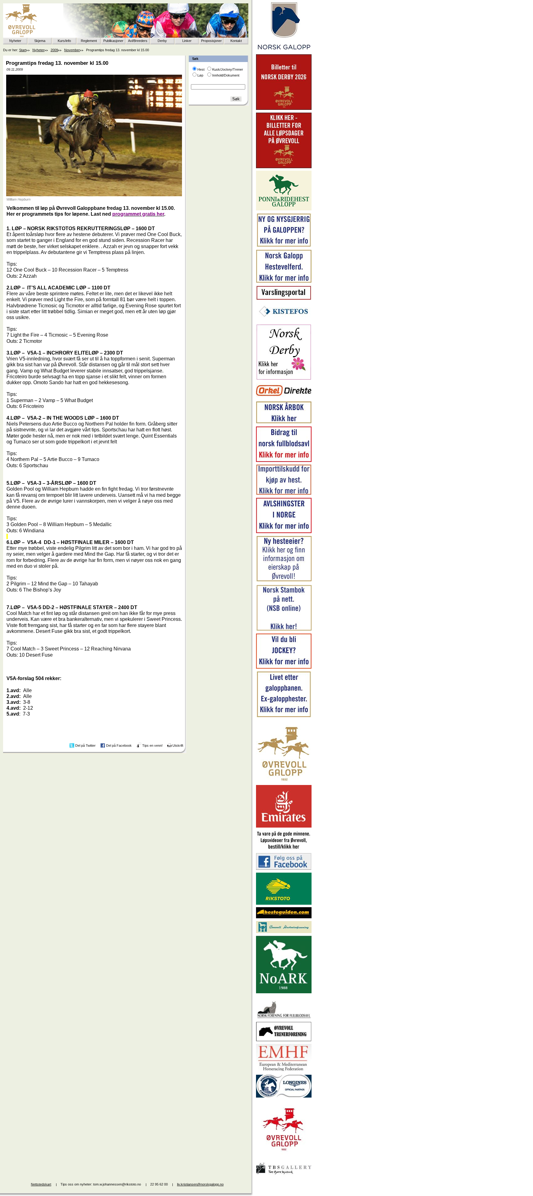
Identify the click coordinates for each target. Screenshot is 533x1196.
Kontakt (236, 41)
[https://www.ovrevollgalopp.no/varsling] (284, 299)
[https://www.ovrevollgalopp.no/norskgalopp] (284, 50)
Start (22, 50)
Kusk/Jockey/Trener (227, 69)
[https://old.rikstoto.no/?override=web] (284, 903)
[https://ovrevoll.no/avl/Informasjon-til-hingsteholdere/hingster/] (284, 532)
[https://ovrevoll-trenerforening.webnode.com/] (284, 1040)
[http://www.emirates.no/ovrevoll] (284, 826)
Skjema (39, 41)
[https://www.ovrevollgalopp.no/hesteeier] (284, 581)
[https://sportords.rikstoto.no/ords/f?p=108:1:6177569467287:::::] (284, 630)
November (72, 50)
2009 (54, 50)
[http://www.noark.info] (284, 992)
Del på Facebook (119, 745)
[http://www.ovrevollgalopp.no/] (284, 781)
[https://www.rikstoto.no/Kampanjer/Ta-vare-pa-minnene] (284, 849)
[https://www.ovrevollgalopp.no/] (284, 246)
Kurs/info (64, 41)
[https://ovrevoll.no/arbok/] (284, 422)
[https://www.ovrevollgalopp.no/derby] (284, 378)
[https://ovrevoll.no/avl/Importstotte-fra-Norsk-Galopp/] (284, 494)
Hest (201, 69)
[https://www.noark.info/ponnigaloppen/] (284, 209)
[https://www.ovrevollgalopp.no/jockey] (284, 667)
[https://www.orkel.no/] (284, 397)
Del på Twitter (85, 745)
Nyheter (15, 41)
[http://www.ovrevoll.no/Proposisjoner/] (284, 1156)
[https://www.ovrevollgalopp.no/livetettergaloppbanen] (284, 716)
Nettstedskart (41, 1184)
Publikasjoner (113, 41)
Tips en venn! (152, 745)
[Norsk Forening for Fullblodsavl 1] (284, 1018)
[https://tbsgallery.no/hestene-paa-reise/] (284, 1175)
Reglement (89, 41)
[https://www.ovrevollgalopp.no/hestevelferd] (284, 281)
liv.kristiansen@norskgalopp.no (200, 1184)
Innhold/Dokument (225, 75)
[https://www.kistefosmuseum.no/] (284, 320)
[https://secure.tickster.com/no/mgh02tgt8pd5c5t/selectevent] (284, 167)
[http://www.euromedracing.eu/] (284, 1071)
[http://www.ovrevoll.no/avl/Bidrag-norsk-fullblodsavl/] (284, 461)
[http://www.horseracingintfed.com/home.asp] (284, 1096)
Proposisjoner (211, 41)
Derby (162, 41)
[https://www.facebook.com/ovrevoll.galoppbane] (284, 868)
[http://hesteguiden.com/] (284, 917)
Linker (187, 41)
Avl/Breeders (137, 41)
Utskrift (177, 745)
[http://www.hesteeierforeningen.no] (284, 932)
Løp (200, 75)
